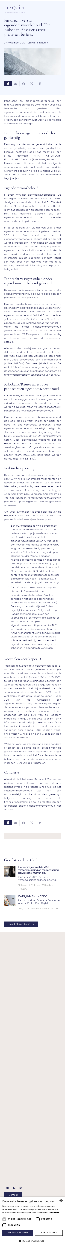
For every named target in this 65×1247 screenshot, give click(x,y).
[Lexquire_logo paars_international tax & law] (15, 8)
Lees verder (53, 1213)
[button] (32, 1241)
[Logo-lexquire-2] (18, 1063)
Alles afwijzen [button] (49, 1233)
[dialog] (32, 1222)
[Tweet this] (32, 83)
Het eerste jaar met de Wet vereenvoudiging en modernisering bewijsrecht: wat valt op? (38, 870)
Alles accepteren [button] (18, 1233)
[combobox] (61, 1200)
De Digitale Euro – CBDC (32, 896)
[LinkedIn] (7, 1188)
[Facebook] (14, 1188)
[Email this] (16, 83)
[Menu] (60, 8)
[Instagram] (21, 1188)
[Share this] (24, 83)
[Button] (8, 83)
